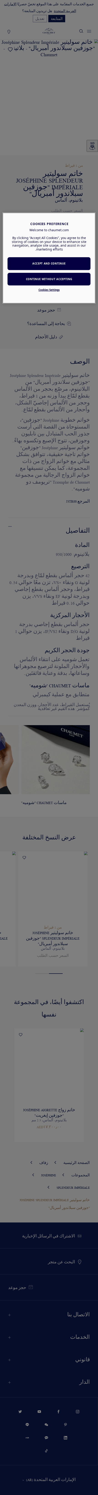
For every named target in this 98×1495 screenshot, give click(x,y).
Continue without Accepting (49, 279)
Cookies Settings (49, 290)
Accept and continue (49, 263)
